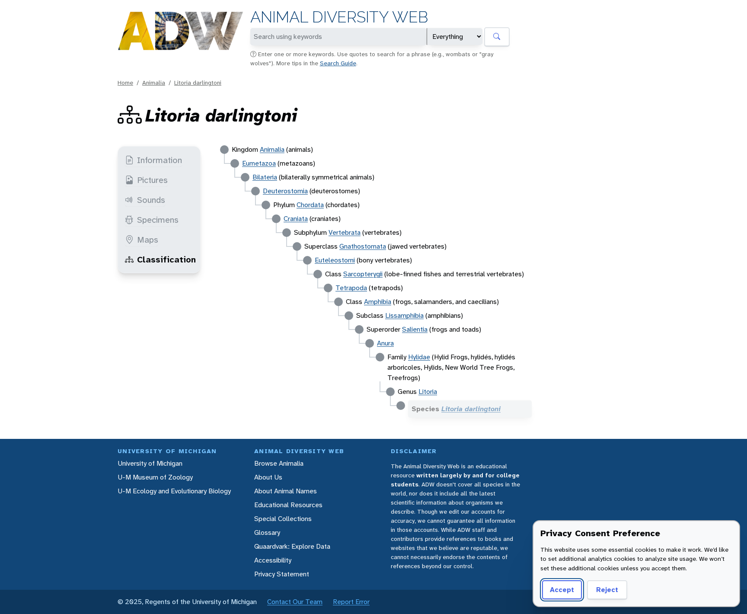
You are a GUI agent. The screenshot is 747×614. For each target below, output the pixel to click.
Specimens (158, 219)
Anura (385, 343)
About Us (268, 477)
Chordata (310, 204)
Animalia (153, 82)
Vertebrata (345, 232)
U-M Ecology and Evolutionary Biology (174, 491)
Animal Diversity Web (339, 17)
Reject (607, 589)
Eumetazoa (259, 163)
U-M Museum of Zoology (155, 477)
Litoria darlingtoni (197, 82)
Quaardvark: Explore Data (292, 546)
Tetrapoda (351, 287)
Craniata (296, 218)
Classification (166, 259)
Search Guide (338, 63)
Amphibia (377, 301)
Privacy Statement (281, 574)
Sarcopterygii (363, 273)
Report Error (351, 601)
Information (159, 160)
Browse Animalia (278, 463)
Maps (147, 239)
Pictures (152, 179)
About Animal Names (285, 491)
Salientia (415, 329)
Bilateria (264, 177)
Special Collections (283, 518)
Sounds (151, 199)
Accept (562, 589)
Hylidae (419, 356)
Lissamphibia (404, 315)
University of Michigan (150, 463)
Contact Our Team (294, 601)
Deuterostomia (285, 190)
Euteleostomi (335, 260)
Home (125, 82)
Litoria (427, 391)
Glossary (267, 532)
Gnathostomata (362, 246)
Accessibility (272, 560)
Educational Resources (288, 504)
